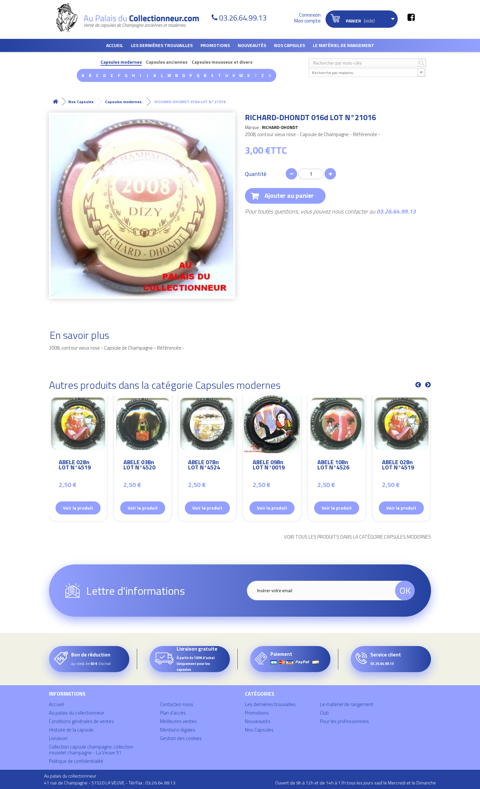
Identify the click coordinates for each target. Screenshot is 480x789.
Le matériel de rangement (343, 45)
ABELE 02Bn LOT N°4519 (75, 466)
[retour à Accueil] (55, 102)
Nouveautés (252, 45)
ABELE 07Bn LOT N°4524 (204, 466)
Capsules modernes (121, 62)
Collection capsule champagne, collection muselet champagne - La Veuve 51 (91, 749)
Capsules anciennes (166, 62)
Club (324, 713)
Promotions (215, 45)
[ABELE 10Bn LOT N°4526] (337, 424)
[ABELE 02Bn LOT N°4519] (78, 424)
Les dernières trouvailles (162, 45)
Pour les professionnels (344, 721)
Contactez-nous (176, 704)
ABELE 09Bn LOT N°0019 (269, 466)
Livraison (58, 738)
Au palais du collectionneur (76, 713)
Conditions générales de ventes (81, 721)
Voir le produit (78, 507)
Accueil (114, 45)
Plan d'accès (173, 713)
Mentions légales (177, 730)
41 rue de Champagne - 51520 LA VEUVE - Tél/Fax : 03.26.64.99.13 (109, 782)
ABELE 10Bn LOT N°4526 (333, 466)
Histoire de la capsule (71, 730)
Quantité (255, 174)
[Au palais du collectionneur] (131, 17)
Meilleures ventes (178, 721)
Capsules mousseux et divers (222, 62)
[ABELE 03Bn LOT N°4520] (143, 424)
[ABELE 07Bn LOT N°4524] (207, 424)
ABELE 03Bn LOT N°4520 (139, 466)
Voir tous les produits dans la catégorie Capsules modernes (357, 537)
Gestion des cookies (181, 738)
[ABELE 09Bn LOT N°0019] (272, 424)
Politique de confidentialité (76, 761)
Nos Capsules (289, 45)
